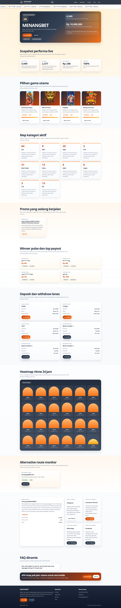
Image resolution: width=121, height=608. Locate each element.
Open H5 (96, 576)
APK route (23, 599)
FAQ (94, 2)
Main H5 (36, 35)
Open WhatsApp (72, 543)
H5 (52, 2)
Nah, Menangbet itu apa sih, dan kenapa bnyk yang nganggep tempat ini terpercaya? (37, 567)
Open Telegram (71, 518)
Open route (25, 484)
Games (75, 2)
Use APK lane (26, 317)
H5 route (31, 599)
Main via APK (25, 120)
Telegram (81, 594)
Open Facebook (90, 543)
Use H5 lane (67, 337)
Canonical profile (83, 592)
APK (99, 2)
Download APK (27, 35)
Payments (82, 2)
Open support (89, 518)
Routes (89, 2)
